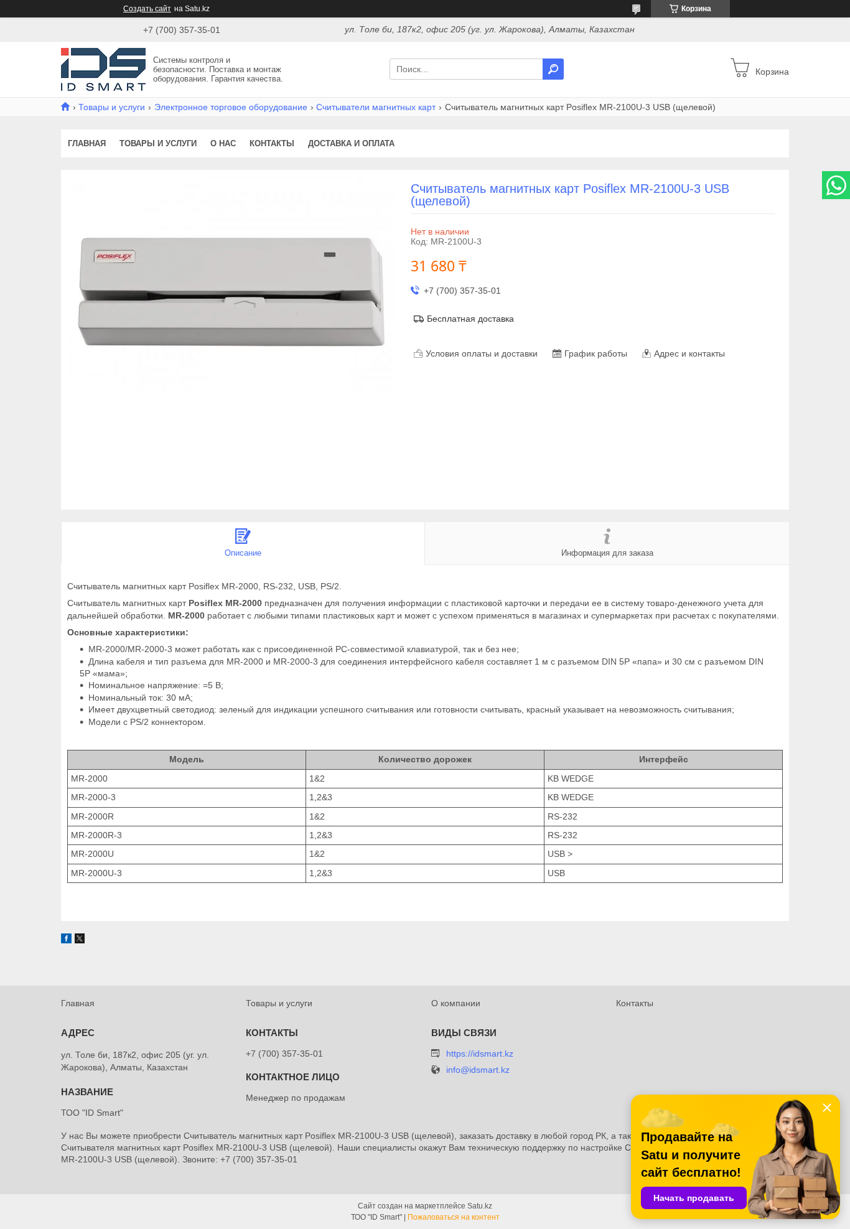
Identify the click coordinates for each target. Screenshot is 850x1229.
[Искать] (553, 69)
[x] (80, 940)
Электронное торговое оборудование (230, 107)
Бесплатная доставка (470, 319)
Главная (87, 143)
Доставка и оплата (351, 143)
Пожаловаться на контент (454, 1217)
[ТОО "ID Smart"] (103, 68)
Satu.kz (479, 1206)
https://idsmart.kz (479, 1053)
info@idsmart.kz (478, 1070)
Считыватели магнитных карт (376, 107)
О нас (223, 143)
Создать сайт (147, 8)
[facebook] (66, 940)
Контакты (272, 143)
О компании (455, 1003)
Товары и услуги (111, 107)
